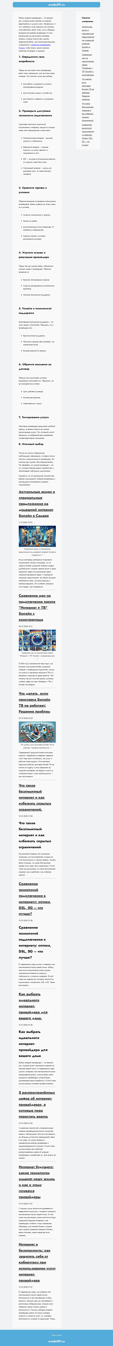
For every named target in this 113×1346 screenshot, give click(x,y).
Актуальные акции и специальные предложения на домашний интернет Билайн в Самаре (88, 38)
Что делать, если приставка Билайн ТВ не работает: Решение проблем (88, 89)
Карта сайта (57, 1335)
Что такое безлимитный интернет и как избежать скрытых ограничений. (88, 112)
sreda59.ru (56, 4)
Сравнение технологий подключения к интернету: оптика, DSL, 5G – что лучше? (88, 135)
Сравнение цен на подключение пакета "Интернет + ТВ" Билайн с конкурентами (88, 64)
